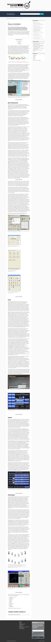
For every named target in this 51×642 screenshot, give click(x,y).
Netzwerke (11, 605)
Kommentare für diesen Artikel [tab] (14, 614)
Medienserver (11, 606)
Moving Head (35, 31)
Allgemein (35, 55)
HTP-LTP (10, 599)
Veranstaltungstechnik (37, 38)
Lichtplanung (35, 28)
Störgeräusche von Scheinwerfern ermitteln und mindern (38, 44)
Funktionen (11, 604)
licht (39, 26)
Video (34, 59)
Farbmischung (40, 24)
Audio (34, 56)
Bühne (35, 57)
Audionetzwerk (35, 22)
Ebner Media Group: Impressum (24, 626)
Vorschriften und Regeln (37, 60)
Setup (10, 602)
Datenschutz (22, 627)
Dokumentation (35, 24)
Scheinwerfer (36, 35)
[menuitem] (11, 18)
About (21, 623)
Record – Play (11, 603)
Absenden (38, 637)
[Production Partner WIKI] (19, 4)
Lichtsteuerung (36, 29)
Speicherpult (11, 598)
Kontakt (21, 625)
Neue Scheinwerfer (19, 41)
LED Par (37, 25)
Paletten (10, 601)
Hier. (20, 608)
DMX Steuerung (41, 23)
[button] (10, 612)
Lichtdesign (35, 27)
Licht (15, 18)
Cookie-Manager (22, 628)
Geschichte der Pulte (12, 597)
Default (19, 42)
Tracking (10, 600)
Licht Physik (40, 27)
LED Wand (39, 25)
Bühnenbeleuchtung (36, 23)
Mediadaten (21, 624)
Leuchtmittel (36, 26)
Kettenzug (34, 25)
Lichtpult (39, 28)
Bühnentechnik (36, 23)
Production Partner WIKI (10, 18)
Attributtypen (19, 43)
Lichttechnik (36, 31)
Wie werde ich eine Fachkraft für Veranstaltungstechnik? (38, 46)
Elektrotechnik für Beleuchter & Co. (39, 45)
